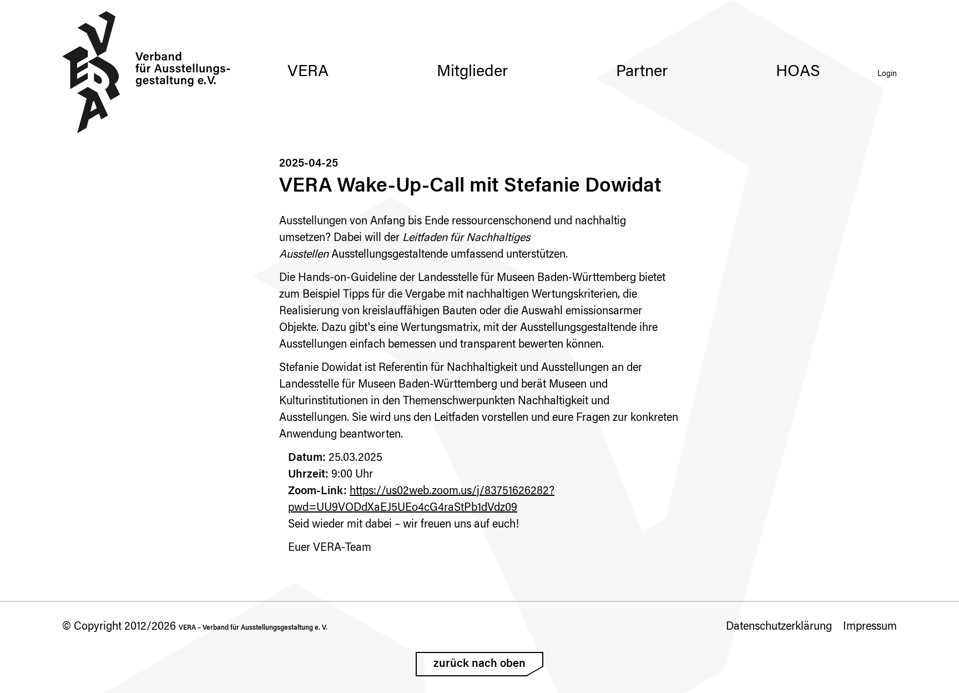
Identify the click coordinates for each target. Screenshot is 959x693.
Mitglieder (472, 72)
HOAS (798, 72)
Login (887, 74)
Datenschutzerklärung (779, 626)
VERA (308, 72)
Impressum (870, 626)
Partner (642, 72)
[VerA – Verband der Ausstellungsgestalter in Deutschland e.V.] (146, 72)
